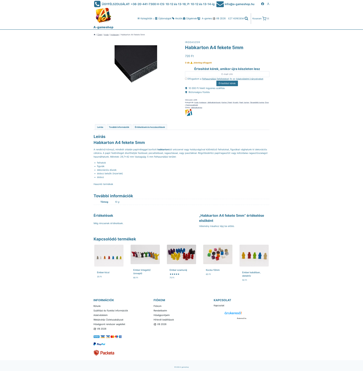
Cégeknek (191, 18)
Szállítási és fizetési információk (110, 310)
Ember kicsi (103, 272)
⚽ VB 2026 (219, 18)
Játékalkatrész (196, 108)
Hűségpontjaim (162, 315)
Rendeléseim (160, 310)
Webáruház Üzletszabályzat (108, 319)
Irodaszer (192, 42)
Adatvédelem (100, 315)
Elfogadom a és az (225, 78)
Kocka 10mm (213, 270)
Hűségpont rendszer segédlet (109, 324)
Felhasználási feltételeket (215, 78)
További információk (119, 127)
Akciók (178, 18)
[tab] (100, 127)
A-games (207, 18)
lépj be (223, 226)
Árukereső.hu (241, 318)
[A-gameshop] (227, 112)
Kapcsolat (219, 305)
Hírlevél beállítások (164, 319)
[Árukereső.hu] (242, 314)
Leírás (100, 127)
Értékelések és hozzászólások (150, 127)
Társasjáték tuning (257, 102)
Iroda (196, 102)
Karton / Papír (226, 102)
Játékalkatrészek (214, 102)
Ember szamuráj (178, 270)
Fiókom (158, 306)
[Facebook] (262, 4)
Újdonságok (164, 18)
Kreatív (236, 102)
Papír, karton (244, 102)
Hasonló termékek (103, 184)
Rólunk (97, 306)
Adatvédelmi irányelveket (249, 78)
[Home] (95, 34)
